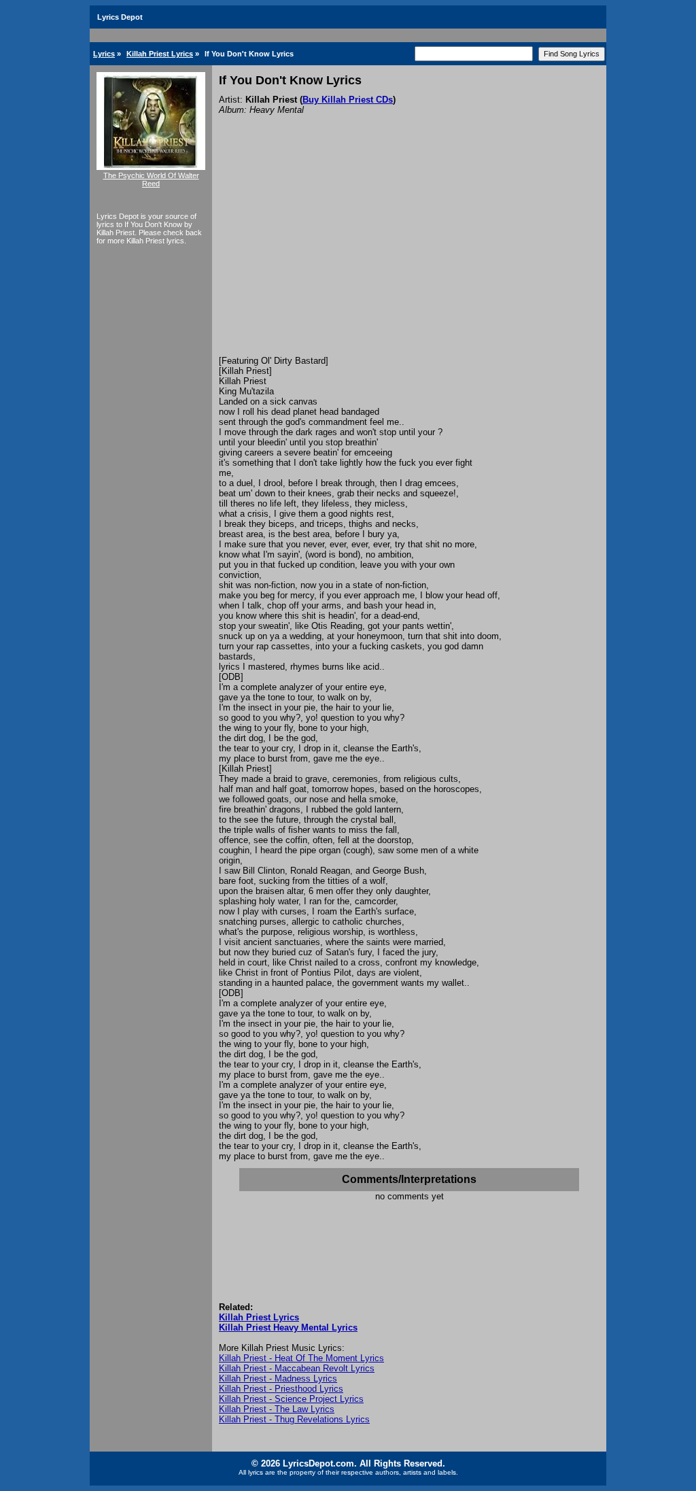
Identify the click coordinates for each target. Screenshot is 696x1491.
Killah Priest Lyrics (159, 54)
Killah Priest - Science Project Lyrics (291, 1399)
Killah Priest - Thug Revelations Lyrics (294, 1419)
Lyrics (104, 54)
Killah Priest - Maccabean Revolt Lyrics (297, 1368)
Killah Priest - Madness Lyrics (278, 1378)
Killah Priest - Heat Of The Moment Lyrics (301, 1358)
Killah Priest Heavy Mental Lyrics (288, 1327)
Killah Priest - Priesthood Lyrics (281, 1389)
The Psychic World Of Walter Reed (151, 179)
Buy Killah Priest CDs (347, 100)
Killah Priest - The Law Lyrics (276, 1409)
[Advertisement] (409, 253)
